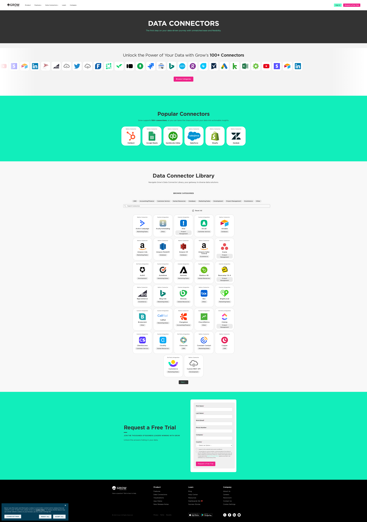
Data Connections (160, 494)
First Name (200, 406)
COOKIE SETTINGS (12, 516)
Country (199, 442)
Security (168, 515)
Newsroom (227, 498)
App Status (157, 501)
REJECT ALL (45, 516)
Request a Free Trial (352, 5)
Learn (64, 5)
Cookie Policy (40, 510)
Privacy (155, 515)
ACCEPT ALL (59, 516)
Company (73, 5)
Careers (226, 494)
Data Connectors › (51, 5)
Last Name (200, 413)
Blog (190, 491)
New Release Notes (161, 504)
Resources (192, 498)
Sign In (337, 5)
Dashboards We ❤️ (195, 501)
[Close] (65, 505)
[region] (35, 511)
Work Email (200, 420)
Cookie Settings (229, 504)
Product (28, 5)
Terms (162, 515)
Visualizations (158, 498)
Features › (38, 5)
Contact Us (227, 501)
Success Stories (194, 504)
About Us (226, 491)
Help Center (193, 494)
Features (156, 491)
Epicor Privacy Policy (213, 456)
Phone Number (201, 427)
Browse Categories (183, 79)
